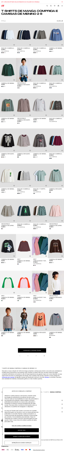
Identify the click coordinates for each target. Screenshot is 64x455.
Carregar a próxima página (32, 350)
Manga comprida (55, 392)
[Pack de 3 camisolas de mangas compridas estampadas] (24, 211)
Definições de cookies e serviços (21, 442)
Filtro (59, 21)
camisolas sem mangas (8, 377)
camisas (46, 377)
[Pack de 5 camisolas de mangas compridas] (56, 105)
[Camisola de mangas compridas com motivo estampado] (8, 319)
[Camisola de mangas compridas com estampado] (56, 35)
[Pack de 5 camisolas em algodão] (24, 35)
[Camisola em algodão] (24, 140)
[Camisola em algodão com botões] (24, 70)
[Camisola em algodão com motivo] (8, 140)
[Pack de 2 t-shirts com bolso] (40, 176)
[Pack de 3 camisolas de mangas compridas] (8, 35)
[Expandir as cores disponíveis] (18, 53)
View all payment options (39, 450)
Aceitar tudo (21, 430)
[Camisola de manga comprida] (24, 246)
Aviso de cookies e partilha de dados (21, 425)
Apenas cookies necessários (21, 436)
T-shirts (46, 392)
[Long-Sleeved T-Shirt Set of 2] (40, 246)
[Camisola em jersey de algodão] (8, 211)
